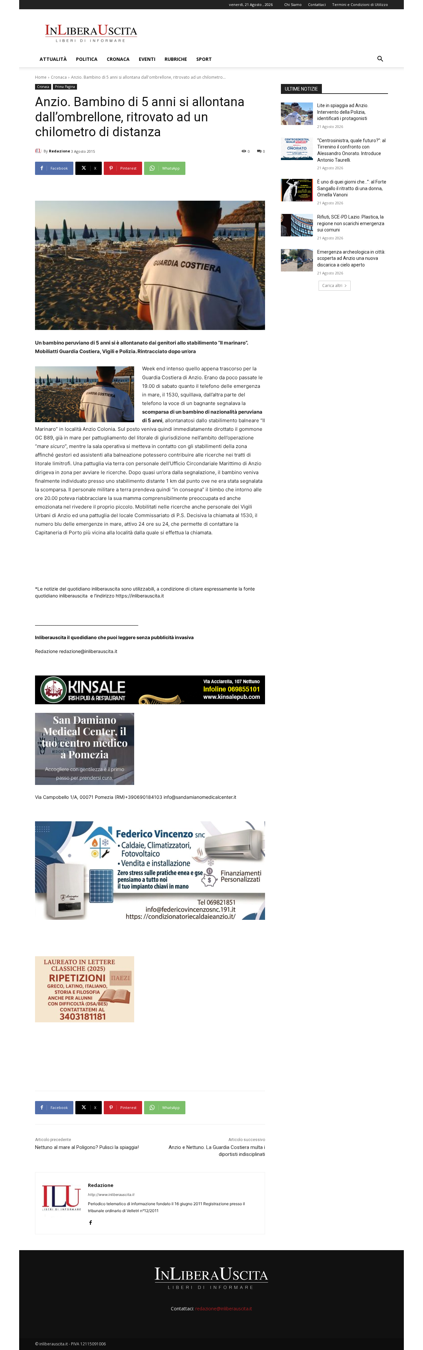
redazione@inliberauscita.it (223, 1308)
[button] (380, 60)
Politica (86, 59)
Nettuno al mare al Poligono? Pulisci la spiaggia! (87, 1147)
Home (41, 77)
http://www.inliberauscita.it (111, 1194)
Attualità (53, 59)
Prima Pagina (65, 86)
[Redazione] (39, 151)
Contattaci (317, 4)
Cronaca (118, 59)
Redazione (59, 150)
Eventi (147, 59)
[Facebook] (90, 1221)
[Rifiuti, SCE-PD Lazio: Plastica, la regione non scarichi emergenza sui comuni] (297, 225)
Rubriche (176, 59)
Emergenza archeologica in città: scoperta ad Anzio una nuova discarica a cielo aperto (351, 258)
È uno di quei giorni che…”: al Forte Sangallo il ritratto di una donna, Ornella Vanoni (351, 188)
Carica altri (332, 285)
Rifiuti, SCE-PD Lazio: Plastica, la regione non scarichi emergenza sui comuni (350, 223)
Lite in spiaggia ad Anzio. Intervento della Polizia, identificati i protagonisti (342, 112)
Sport (204, 59)
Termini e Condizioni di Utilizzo (360, 4)
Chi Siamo (293, 4)
